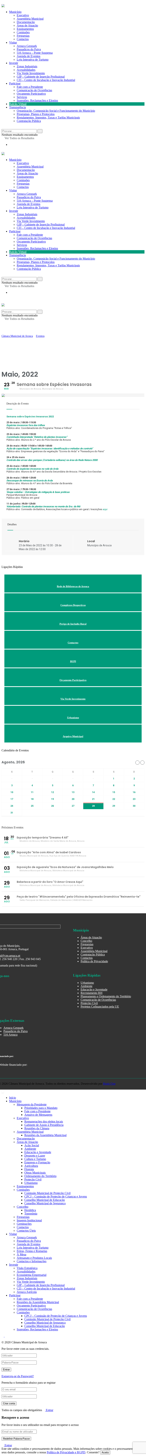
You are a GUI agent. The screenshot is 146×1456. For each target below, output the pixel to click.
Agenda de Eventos (28, 56)
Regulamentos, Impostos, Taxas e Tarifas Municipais (48, 117)
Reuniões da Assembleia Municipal (45, 1135)
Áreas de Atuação (27, 173)
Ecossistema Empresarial (31, 1274)
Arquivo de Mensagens (38, 1114)
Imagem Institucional (29, 1220)
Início (12, 1097)
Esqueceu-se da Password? (18, 1376)
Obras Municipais (35, 1172)
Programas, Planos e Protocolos (36, 114)
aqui (105, 509)
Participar (15, 83)
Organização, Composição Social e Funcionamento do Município (56, 110)
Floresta (29, 1169)
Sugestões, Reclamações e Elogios (37, 100)
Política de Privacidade (94, 961)
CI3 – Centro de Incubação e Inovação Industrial (46, 80)
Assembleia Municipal (30, 166)
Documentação (26, 170)
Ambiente (86, 986)
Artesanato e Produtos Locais (34, 1257)
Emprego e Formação (37, 1162)
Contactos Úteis (26, 1230)
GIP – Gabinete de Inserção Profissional (41, 76)
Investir (13, 63)
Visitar (13, 42)
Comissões (23, 180)
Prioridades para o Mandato (40, 1107)
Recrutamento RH (91, 993)
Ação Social (31, 1145)
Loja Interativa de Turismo (32, 59)
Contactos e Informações (31, 1261)
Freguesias (23, 183)
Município (15, 159)
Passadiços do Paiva (29, 49)
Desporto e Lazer (34, 1155)
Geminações (24, 1223)
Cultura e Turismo (35, 1159)
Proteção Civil (89, 1003)
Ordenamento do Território (40, 1176)
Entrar (49, 1410)
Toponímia (30, 1213)
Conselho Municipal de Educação (44, 1199)
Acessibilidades (26, 69)
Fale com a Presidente (30, 86)
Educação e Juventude (94, 989)
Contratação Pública (29, 121)
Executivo (23, 163)
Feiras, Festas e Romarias (32, 1251)
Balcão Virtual (17, 103)
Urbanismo (87, 982)
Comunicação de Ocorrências (34, 90)
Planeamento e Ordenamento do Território (106, 996)
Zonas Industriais (27, 66)
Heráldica (30, 1210)
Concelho (86, 940)
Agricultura (31, 1165)
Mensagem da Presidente (32, 1104)
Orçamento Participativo (31, 93)
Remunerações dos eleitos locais (43, 1121)
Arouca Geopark (27, 46)
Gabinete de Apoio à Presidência (43, 1125)
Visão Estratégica (27, 1268)
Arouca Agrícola (27, 1292)
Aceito (105, 1452)
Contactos (23, 39)
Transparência (17, 107)
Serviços (22, 97)
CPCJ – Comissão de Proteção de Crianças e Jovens (55, 1196)
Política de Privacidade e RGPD (66, 1452)
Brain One (109, 1083)
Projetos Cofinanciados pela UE (100, 1006)
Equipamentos (25, 176)
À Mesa (21, 1254)
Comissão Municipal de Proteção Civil (47, 1193)
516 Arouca (10, 1034)
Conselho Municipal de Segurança (45, 1203)
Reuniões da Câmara (36, 1128)
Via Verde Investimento (31, 73)
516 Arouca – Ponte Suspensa (35, 52)
